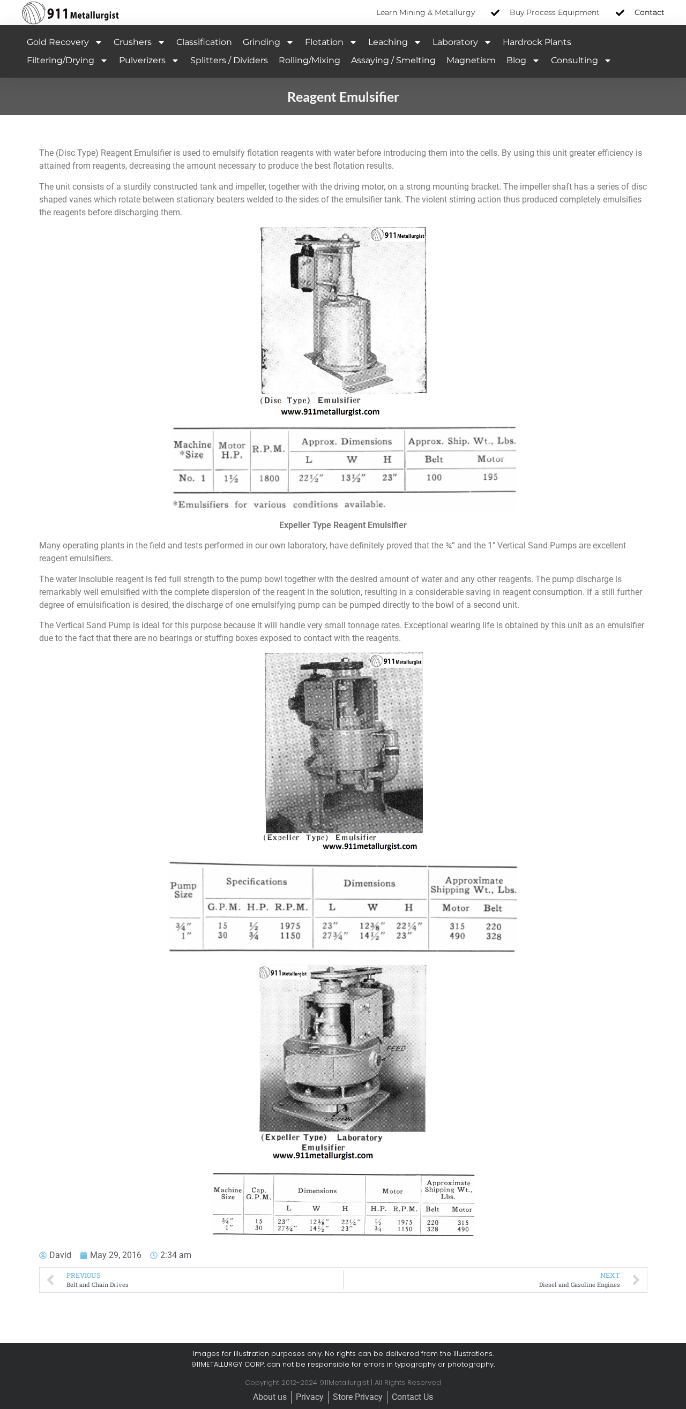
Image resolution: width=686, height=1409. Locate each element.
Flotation (324, 42)
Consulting (574, 60)
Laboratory (455, 42)
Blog (516, 60)
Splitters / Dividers (229, 60)
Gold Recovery (58, 42)
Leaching (388, 42)
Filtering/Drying (60, 60)
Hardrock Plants (537, 42)
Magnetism (471, 60)
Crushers (133, 42)
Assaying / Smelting (393, 60)
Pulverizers (142, 60)
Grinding (261, 42)
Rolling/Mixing (309, 60)
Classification (204, 42)
